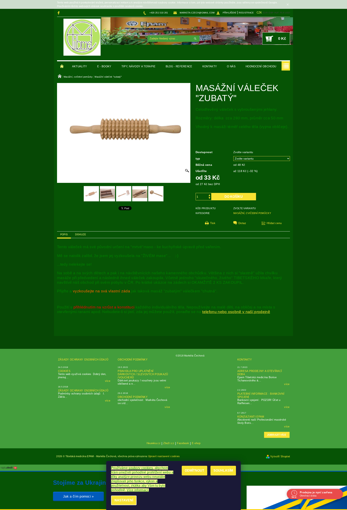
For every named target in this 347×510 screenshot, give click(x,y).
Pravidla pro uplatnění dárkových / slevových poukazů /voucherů (143, 374)
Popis (64, 234)
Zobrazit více (276, 434)
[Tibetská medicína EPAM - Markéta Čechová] (82, 37)
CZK (259, 12)
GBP (270, 12)
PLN (282, 12)
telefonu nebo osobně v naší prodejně (236, 312)
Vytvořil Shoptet (280, 456)
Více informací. (138, 490)
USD (287, 12)
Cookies (64, 371)
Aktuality (79, 66)
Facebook (183, 443)
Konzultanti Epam (250, 416)
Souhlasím (223, 470)
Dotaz (242, 223)
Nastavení (123, 500)
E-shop (196, 443)
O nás (231, 66)
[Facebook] (59, 12)
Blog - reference (179, 66)
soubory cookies (141, 468)
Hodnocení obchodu (261, 66)
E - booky (104, 66)
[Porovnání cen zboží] (9, 467)
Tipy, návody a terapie (138, 66)
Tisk (212, 223)
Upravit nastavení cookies (164, 456)
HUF (276, 12)
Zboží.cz (168, 443)
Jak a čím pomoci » (78, 496)
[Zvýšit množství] (209, 195)
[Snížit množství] (209, 198)
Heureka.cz (153, 443)
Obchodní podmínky (132, 359)
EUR (265, 12)
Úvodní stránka (62, 66)
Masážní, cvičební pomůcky (252, 213)
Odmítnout (194, 470)
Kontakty (209, 66)
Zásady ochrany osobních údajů (83, 359)
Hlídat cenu (274, 223)
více (107, 380)
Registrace (246, 12)
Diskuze (80, 234)
